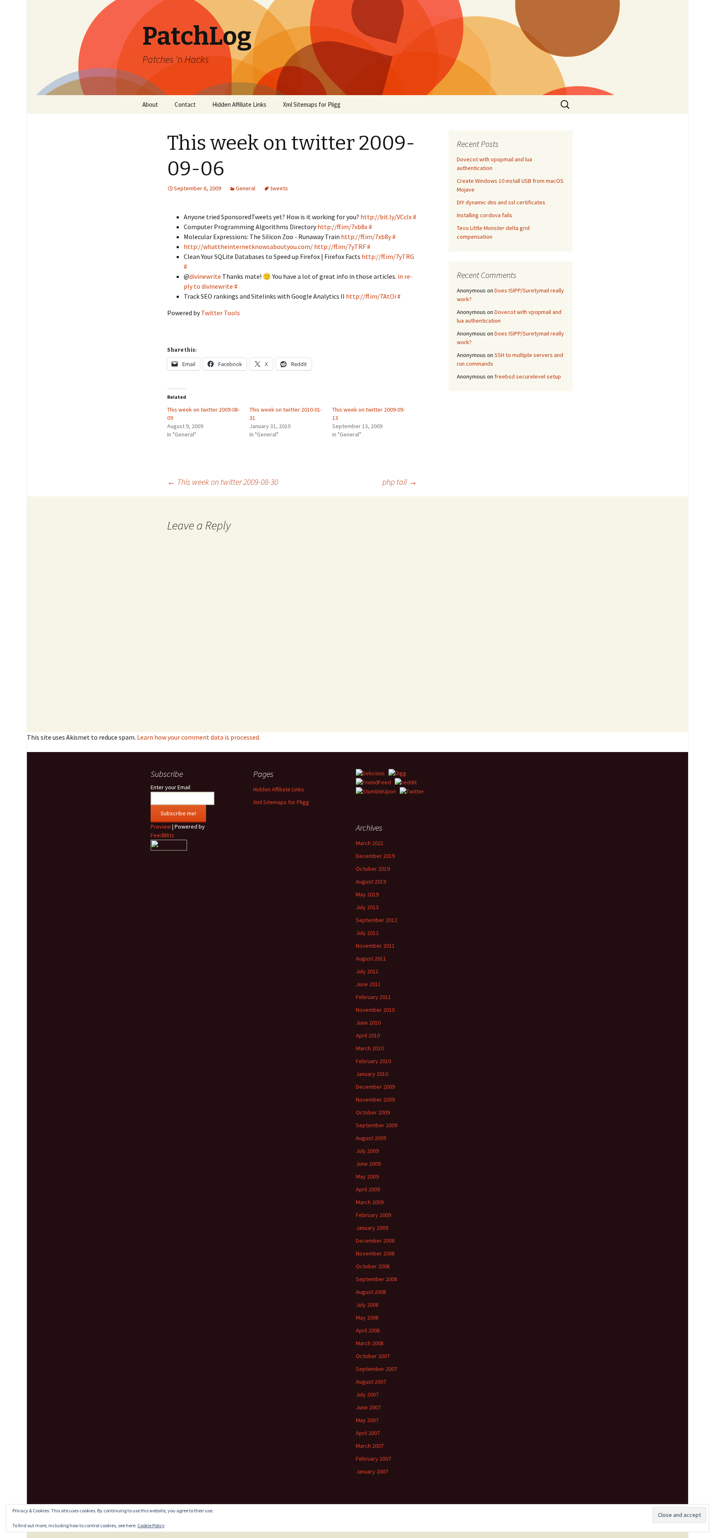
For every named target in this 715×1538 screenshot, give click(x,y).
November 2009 (375, 1099)
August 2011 (371, 958)
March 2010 (370, 1048)
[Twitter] (412, 791)
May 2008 (367, 1317)
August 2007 (371, 1381)
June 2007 (368, 1407)
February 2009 (373, 1215)
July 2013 (367, 907)
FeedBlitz (162, 835)
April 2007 (368, 1433)
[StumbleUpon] (376, 791)
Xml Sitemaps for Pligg (312, 104)
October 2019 (373, 868)
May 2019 (367, 894)
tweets (279, 188)
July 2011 (367, 971)
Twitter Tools (220, 313)
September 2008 (376, 1279)
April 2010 (368, 1035)
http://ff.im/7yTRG (388, 256)
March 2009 (370, 1202)
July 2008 (367, 1304)
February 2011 (373, 997)
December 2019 (375, 856)
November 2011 (375, 945)
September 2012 (376, 920)
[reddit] (406, 782)
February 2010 (373, 1061)
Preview (161, 826)
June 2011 (368, 984)
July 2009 (367, 1151)
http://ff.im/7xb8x (342, 227)
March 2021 (370, 843)
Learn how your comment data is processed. (198, 737)
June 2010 (368, 1022)
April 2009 (368, 1189)
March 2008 (370, 1343)
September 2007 (376, 1369)
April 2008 (368, 1330)
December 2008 (375, 1240)
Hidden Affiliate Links (239, 104)
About (150, 104)
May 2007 (367, 1420)
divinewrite (205, 276)
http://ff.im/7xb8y (366, 236)
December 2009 (375, 1086)
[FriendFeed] (373, 782)
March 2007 (370, 1445)
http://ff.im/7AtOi (371, 296)
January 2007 (372, 1471)
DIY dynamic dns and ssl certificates (501, 202)
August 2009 (371, 1138)
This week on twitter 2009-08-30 (222, 482)
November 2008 (375, 1253)
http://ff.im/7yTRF (340, 246)
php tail (399, 482)
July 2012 (367, 933)
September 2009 (376, 1125)
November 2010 (375, 1009)
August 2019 (371, 881)
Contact (185, 104)
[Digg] (397, 772)
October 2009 (373, 1112)
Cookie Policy (151, 1525)
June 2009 (368, 1163)
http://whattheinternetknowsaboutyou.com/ (248, 246)
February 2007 (373, 1458)
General (245, 188)
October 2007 (373, 1356)
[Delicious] (370, 772)
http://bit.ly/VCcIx (386, 217)
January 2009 (372, 1227)
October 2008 (373, 1266)
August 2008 (371, 1292)
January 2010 (372, 1074)
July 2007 (367, 1394)
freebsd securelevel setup (527, 376)
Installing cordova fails (484, 215)
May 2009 (367, 1176)
